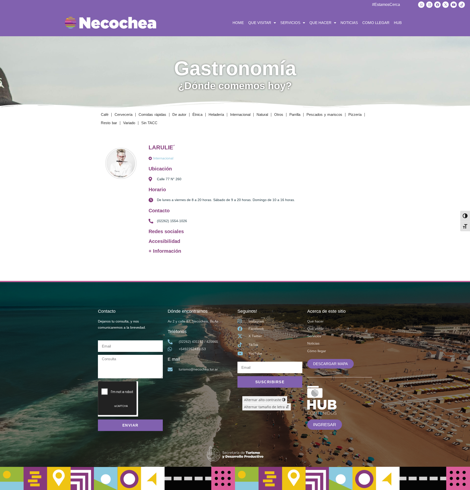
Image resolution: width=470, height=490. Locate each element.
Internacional (240, 114)
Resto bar (109, 123)
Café (104, 114)
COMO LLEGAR (375, 23)
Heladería (216, 114)
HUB (398, 23)
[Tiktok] (461, 4)
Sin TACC (149, 123)
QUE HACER (320, 23)
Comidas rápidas (152, 114)
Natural (262, 114)
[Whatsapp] (421, 4)
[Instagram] (429, 4)
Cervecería (123, 114)
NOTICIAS (349, 23)
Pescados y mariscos (324, 114)
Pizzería (355, 114)
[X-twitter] (445, 4)
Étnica (197, 114)
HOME (238, 23)
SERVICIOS (290, 23)
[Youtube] (453, 4)
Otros (278, 114)
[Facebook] (437, 4)
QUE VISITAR (259, 23)
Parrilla (294, 114)
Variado (129, 123)
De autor (179, 114)
